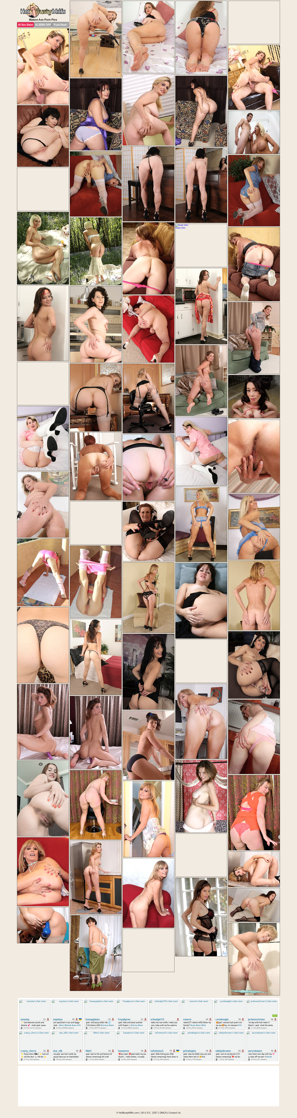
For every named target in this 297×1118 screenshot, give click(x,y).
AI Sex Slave (25, 24)
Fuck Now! (60, 24)
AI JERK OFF (43, 24)
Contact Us (175, 1112)
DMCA (163, 1112)
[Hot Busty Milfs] (43, 10)
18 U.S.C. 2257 (149, 1112)
